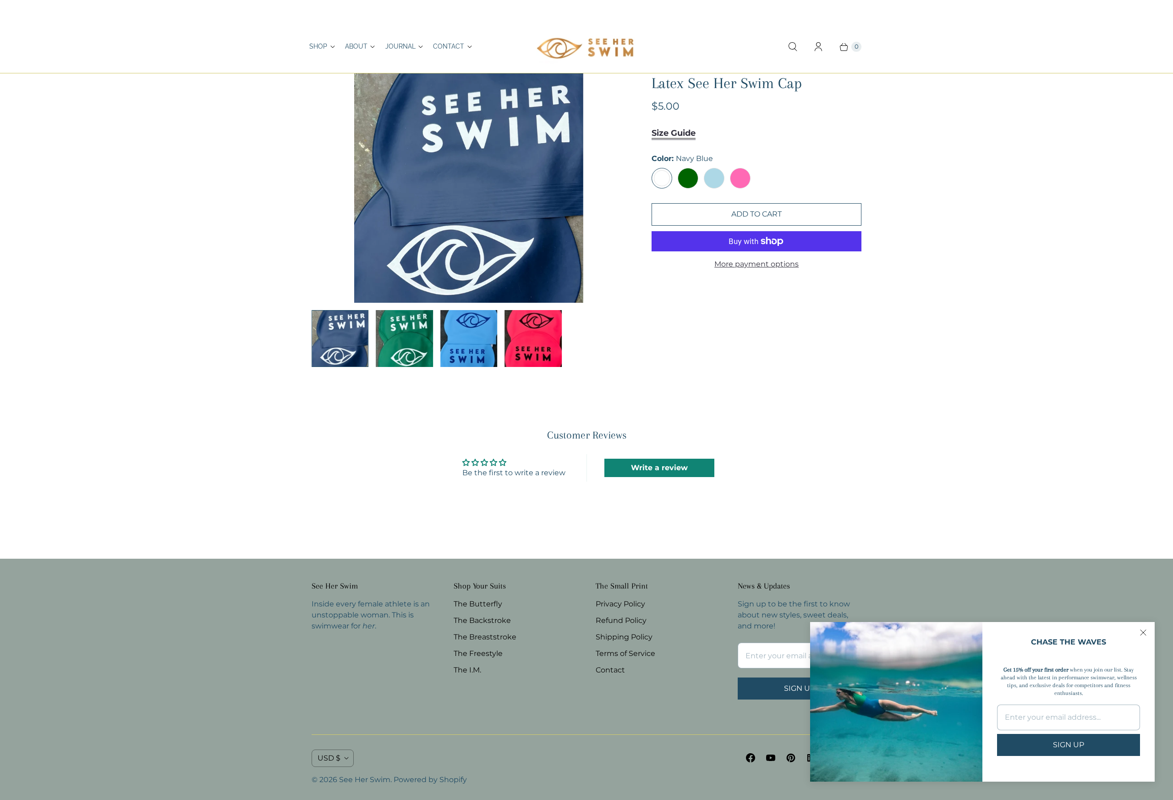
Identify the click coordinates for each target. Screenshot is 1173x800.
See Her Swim (364, 779)
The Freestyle (478, 653)
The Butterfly (478, 604)
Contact (448, 46)
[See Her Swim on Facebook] (750, 758)
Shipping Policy (624, 637)
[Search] (793, 47)
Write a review (659, 467)
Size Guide (674, 133)
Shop (318, 46)
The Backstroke (482, 620)
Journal (400, 46)
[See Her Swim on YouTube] (771, 758)
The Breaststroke (485, 637)
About (356, 46)
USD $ (329, 758)
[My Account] (818, 47)
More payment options (756, 264)
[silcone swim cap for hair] (469, 188)
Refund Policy (621, 620)
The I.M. (467, 670)
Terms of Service (625, 653)
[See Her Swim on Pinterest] (791, 758)
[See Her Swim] (586, 47)
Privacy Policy (620, 604)
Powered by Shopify (430, 779)
